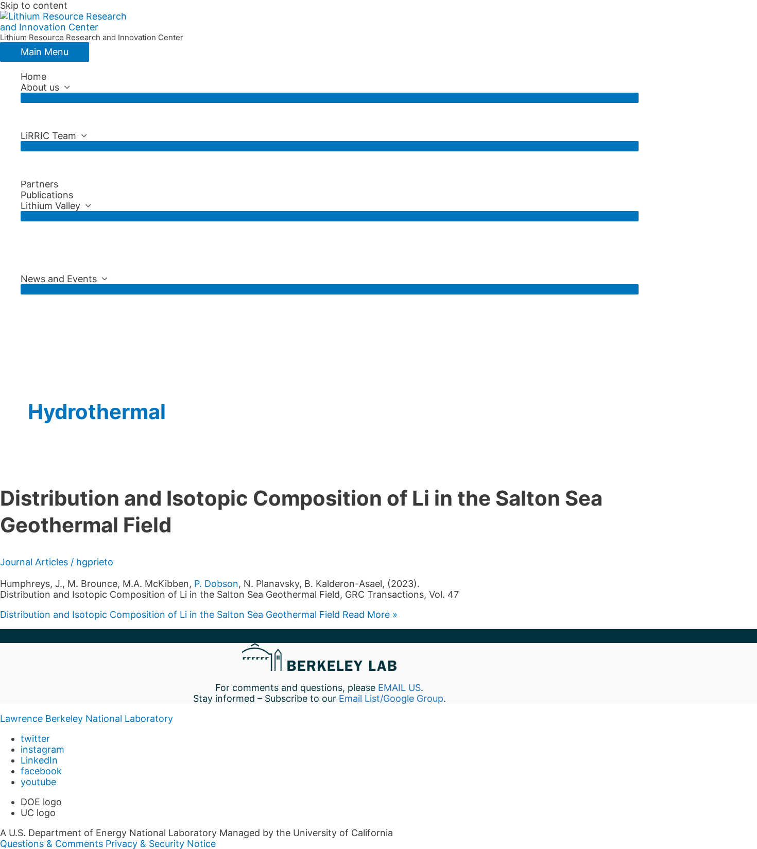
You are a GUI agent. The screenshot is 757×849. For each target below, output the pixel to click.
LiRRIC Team (48, 135)
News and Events (59, 278)
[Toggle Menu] (330, 98)
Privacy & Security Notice (161, 843)
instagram (42, 749)
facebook (41, 771)
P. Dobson (216, 583)
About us (40, 87)
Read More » (199, 614)
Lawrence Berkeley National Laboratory (86, 718)
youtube (38, 781)
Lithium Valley (50, 205)
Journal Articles (34, 562)
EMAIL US (399, 687)
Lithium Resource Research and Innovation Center (91, 37)
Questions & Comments (51, 843)
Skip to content (33, 5)
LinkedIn (39, 760)
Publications (47, 194)
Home (33, 76)
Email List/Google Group (391, 698)
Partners (39, 184)
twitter (35, 738)
